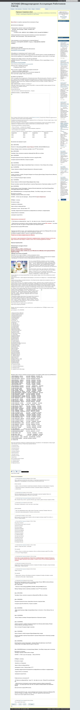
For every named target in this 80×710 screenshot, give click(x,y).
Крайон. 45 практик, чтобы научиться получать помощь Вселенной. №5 (64, 46)
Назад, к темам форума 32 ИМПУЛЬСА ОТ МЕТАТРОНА (28, 14)
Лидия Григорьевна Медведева (25, 498)
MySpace (14, 471)
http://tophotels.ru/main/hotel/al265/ (18, 50)
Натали (21, 502)
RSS (11, 706)
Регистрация (60, 0)
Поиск (78, 0)
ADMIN (19, 708)
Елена (21, 492)
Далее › (32, 704)
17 (29, 704)
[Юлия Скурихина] (13, 14)
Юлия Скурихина (23, 478)
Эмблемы (49, 708)
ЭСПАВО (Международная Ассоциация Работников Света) (38, 5)
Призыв (16, 470)
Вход (64, 0)
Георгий (61, 42)
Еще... (63, 199)
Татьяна (21, 700)
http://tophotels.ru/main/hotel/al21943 (18, 62)
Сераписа (19, 470)
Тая (21, 515)
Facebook (19, 471)
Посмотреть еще (63, 145)
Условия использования (65, 708)
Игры (63, 131)
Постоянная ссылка (15, 478)
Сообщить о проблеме (56, 708)
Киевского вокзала (35, 117)
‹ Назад (13, 704)
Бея (13, 470)
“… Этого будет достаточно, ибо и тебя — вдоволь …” (64, 169)
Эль (66, 152)
